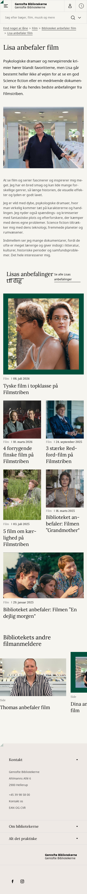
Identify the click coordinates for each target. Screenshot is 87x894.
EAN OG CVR (17, 808)
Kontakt (15, 759)
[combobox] (43, 17)
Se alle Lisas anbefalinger (63, 277)
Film (35, 28)
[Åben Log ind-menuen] (69, 6)
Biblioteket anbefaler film (59, 28)
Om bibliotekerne (24, 826)
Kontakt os (16, 801)
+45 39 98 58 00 (19, 795)
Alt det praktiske (23, 838)
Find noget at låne (15, 28)
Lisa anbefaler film (20, 33)
